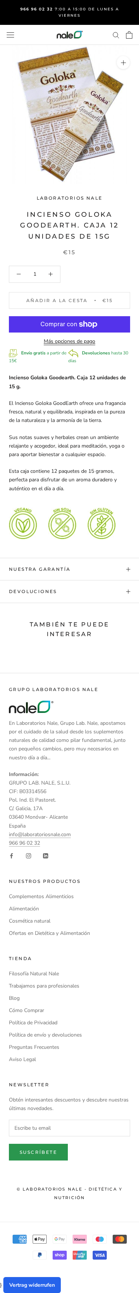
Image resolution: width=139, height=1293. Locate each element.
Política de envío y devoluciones (45, 1034)
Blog (14, 998)
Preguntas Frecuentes (34, 1047)
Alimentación (24, 908)
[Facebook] (11, 855)
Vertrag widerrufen (32, 1285)
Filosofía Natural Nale (34, 973)
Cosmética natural (29, 920)
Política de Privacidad (33, 1022)
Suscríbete (38, 1152)
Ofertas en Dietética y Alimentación (49, 933)
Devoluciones (33, 591)
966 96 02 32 (24, 843)
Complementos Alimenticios (41, 896)
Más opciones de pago (69, 341)
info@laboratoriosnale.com (40, 834)
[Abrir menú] (10, 35)
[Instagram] (28, 855)
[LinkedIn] (45, 855)
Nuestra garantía (39, 569)
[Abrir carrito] (129, 35)
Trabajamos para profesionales (44, 985)
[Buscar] (116, 35)
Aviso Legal (22, 1059)
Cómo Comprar (26, 1010)
